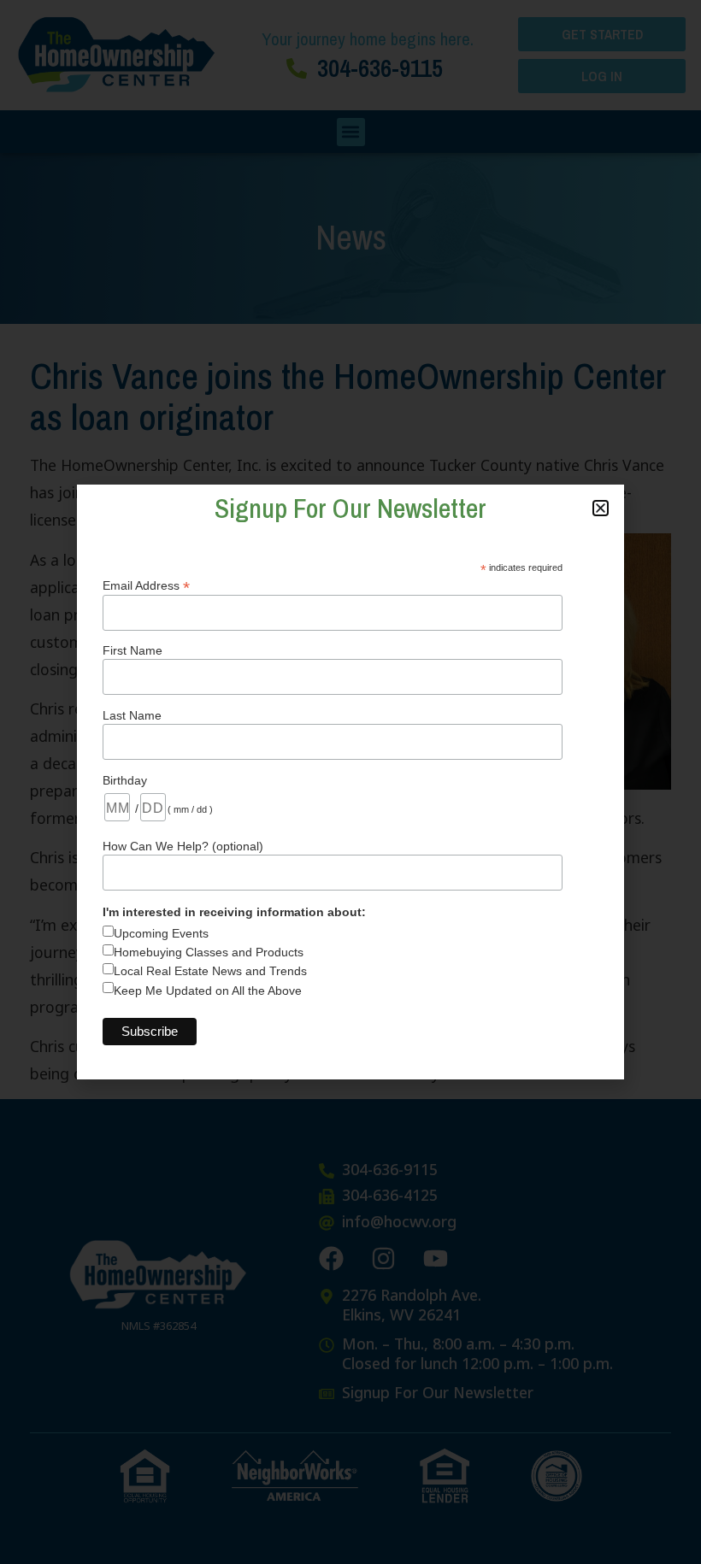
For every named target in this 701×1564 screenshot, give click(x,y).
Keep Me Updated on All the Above (208, 990)
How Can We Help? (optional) (183, 846)
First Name (132, 650)
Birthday (125, 780)
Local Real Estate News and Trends (210, 971)
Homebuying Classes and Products (208, 952)
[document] (350, 782)
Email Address (146, 585)
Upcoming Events (161, 933)
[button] (600, 508)
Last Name (132, 715)
